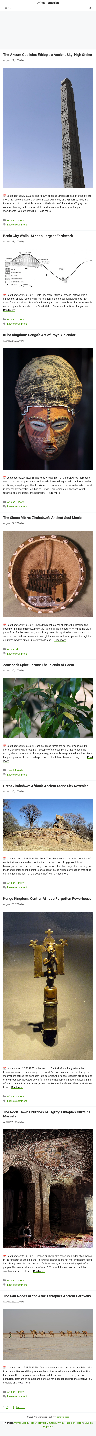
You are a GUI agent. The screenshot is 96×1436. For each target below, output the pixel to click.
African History (15, 220)
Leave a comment (17, 224)
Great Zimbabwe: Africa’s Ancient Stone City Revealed (46, 786)
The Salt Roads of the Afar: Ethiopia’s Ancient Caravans (47, 1296)
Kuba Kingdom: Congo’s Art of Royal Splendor (39, 335)
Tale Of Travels (38, 1422)
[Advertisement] (48, 30)
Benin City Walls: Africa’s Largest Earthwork (38, 236)
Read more (45, 210)
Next (20, 1407)
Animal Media (20, 1422)
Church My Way (55, 1422)
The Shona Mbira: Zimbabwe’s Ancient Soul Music (42, 518)
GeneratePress (63, 1417)
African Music (14, 649)
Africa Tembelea (48, 3)
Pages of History (74, 1422)
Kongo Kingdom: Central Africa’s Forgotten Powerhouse (47, 898)
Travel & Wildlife (16, 770)
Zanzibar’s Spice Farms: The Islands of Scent (38, 665)
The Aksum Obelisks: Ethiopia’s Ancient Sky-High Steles (47, 55)
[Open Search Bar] (90, 8)
